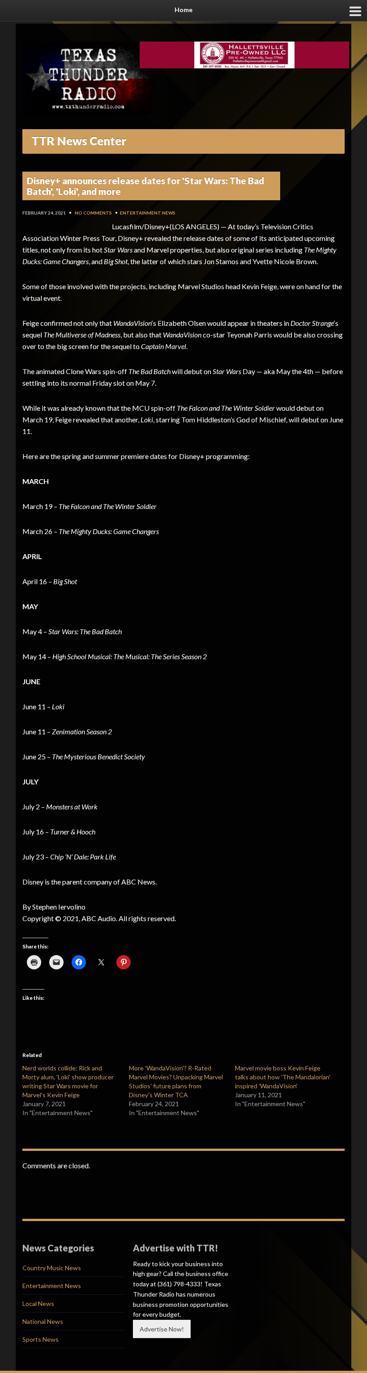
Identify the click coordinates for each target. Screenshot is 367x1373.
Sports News (40, 1339)
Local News (38, 1303)
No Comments (93, 212)
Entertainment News (147, 212)
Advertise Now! (162, 1329)
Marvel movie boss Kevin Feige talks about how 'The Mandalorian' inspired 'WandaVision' (282, 1077)
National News (42, 1321)
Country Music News (51, 1268)
